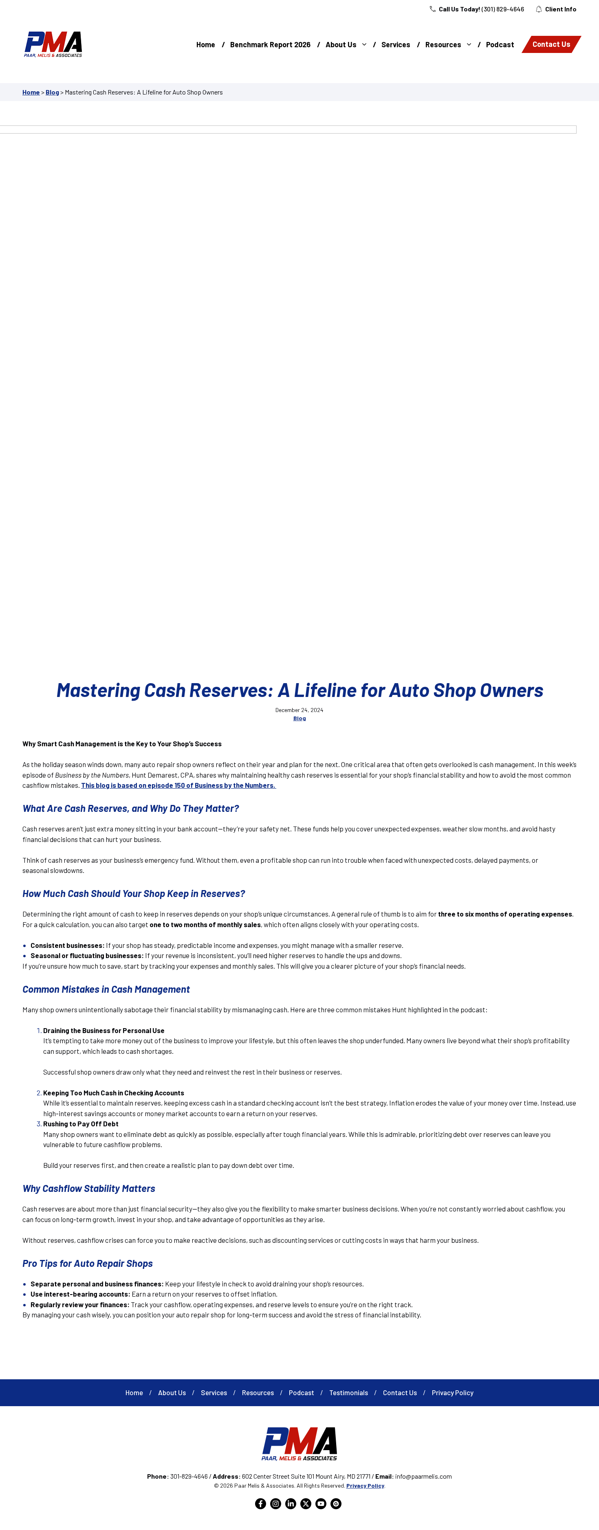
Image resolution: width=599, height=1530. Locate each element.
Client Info (561, 9)
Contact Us (551, 44)
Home (205, 44)
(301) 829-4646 (503, 9)
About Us (341, 44)
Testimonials (348, 1392)
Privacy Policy (452, 1392)
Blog (52, 92)
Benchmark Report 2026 (270, 44)
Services (395, 44)
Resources (443, 44)
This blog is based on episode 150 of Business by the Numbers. (178, 785)
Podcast (500, 44)
